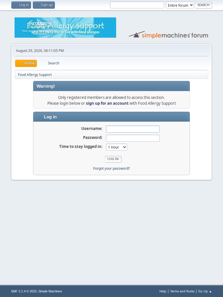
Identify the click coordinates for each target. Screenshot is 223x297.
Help (162, 291)
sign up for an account (107, 103)
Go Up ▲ (205, 291)
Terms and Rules (182, 291)
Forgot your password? (111, 168)
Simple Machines (50, 291)
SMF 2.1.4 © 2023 (24, 291)
